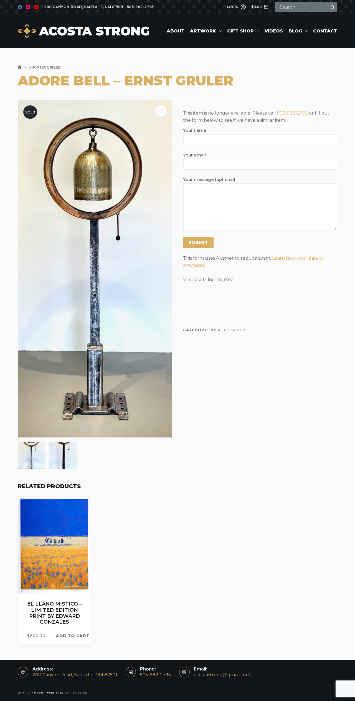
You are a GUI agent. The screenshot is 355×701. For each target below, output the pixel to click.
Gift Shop (240, 31)
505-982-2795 (140, 7)
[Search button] (332, 6)
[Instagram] (28, 7)
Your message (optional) (209, 179)
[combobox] (302, 7)
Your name (194, 130)
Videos (274, 31)
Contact (325, 31)
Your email (194, 155)
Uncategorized (227, 330)
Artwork (203, 31)
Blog (295, 31)
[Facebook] (20, 7)
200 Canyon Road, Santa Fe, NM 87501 (83, 7)
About (175, 31)
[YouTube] (36, 7)
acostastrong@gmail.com (222, 674)
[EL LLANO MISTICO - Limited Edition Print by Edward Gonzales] (54, 546)
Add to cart (72, 635)
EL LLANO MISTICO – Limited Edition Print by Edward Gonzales (54, 613)
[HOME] (20, 67)
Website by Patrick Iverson (68, 692)
